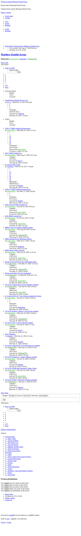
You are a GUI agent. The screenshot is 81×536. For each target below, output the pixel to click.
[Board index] (14, 2)
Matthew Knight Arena (13, 54)
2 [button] (5, 76)
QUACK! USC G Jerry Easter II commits (19, 323)
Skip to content (6, 12)
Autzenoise (23, 59)
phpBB (11, 515)
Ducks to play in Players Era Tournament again (20, 262)
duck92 (20, 201)
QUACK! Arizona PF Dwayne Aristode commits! (21, 285)
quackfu (10, 336)
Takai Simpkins (10, 334)
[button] (9, 68)
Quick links (9, 16)
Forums (7, 18)
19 (10, 144)
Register (8, 31)
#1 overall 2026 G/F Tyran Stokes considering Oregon (23, 296)
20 (10, 180)
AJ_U (9, 102)
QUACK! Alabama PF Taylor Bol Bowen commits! (22, 345)
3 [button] (5, 78)
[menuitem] (6, 22)
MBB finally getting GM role (15, 250)
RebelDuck (21, 307)
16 (10, 138)
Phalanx (20, 185)
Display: (6, 395)
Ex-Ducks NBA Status (12, 165)
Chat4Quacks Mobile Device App (16, 100)
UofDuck (21, 114)
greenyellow (14, 59)
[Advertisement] (39, 38)
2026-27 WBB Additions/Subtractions (17, 189)
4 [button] (5, 80)
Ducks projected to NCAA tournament (18, 273)
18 (10, 142)
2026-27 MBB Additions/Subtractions (17, 128)
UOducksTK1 (32, 59)
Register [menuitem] (8, 25)
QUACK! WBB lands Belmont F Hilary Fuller (20, 368)
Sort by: (20, 395)
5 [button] (5, 82)
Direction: (35, 395)
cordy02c (10, 166)
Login (7, 29)
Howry (20, 161)
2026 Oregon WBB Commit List (16, 205)
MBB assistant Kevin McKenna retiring (18, 239)
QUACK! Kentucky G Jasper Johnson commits (21, 357)
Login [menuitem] (7, 23)
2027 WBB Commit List (13, 153)
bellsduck (21, 246)
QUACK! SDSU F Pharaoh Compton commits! (21, 380)
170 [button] (6, 85)
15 (10, 136)
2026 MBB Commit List (13, 216)
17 (10, 140)
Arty (8, 519)
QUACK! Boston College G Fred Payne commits (21, 311)
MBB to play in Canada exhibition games (19, 227)
